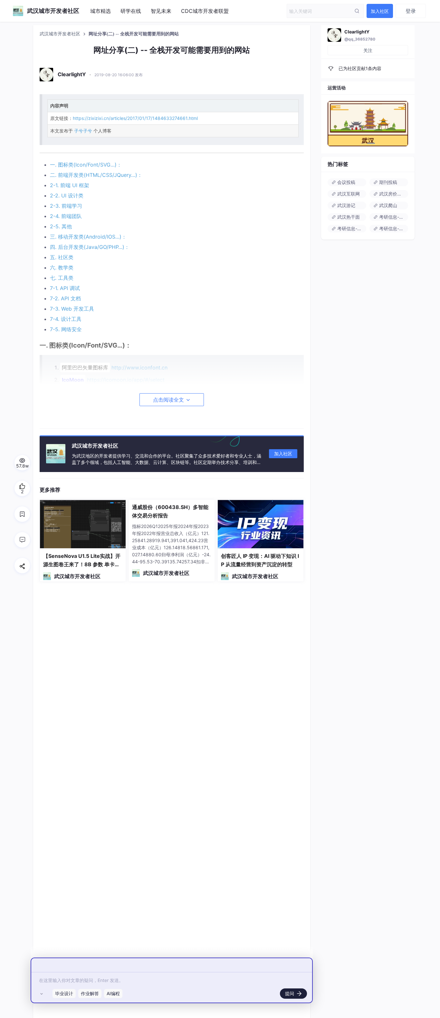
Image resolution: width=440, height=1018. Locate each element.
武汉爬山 (387, 205)
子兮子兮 (83, 130)
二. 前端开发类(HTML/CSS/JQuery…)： (96, 175)
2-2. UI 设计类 (66, 195)
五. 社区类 (61, 257)
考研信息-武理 (393, 228)
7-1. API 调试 (65, 288)
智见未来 (161, 11)
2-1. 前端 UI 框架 (69, 185)
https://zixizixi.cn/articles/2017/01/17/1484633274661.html (135, 118)
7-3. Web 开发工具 (72, 308)
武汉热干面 (348, 217)
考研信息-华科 (393, 217)
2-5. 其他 (61, 226)
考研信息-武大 (351, 228)
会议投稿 (345, 182)
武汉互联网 (348, 193)
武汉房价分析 (392, 193)
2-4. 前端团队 (66, 216)
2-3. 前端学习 (66, 206)
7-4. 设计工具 (65, 319)
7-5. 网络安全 (66, 329)
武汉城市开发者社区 (60, 34)
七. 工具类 (61, 278)
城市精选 (100, 11)
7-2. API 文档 (65, 298)
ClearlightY (356, 31)
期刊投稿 (387, 182)
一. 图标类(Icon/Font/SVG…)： (86, 164)
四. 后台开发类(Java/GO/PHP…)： (89, 247)
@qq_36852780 (359, 39)
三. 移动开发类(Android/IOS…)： (88, 236)
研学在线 (130, 11)
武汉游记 (345, 205)
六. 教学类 (61, 267)
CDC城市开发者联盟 (205, 11)
